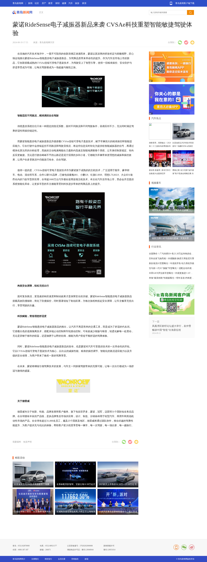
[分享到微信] (180, 42)
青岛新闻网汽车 (47, 42)
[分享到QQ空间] (192, 42)
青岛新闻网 (18, 3)
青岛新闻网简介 (19, 559)
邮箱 (86, 559)
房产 (44, 3)
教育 (50, 3)
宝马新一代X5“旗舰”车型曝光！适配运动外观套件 (172, 268)
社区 (37, 3)
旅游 (77, 3)
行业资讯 (156, 246)
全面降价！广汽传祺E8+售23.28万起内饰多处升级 (172, 254)
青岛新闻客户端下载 (184, 3)
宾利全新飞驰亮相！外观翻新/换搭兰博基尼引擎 (171, 258)
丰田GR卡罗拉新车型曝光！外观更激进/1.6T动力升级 (174, 273)
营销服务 (75, 559)
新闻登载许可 (109, 546)
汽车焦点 (156, 118)
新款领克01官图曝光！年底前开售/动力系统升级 (171, 263)
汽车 (70, 3)
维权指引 (48, 559)
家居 (84, 3)
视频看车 (156, 183)
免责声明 (27, 442)
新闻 (30, 3)
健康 (64, 3)
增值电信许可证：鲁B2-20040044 (80, 550)
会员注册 (61, 559)
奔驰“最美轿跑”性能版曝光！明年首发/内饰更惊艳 (172, 278)
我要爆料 (17, 442)
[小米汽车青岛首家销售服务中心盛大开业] (117, 514)
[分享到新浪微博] (186, 42)
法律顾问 (35, 559)
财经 (57, 3)
